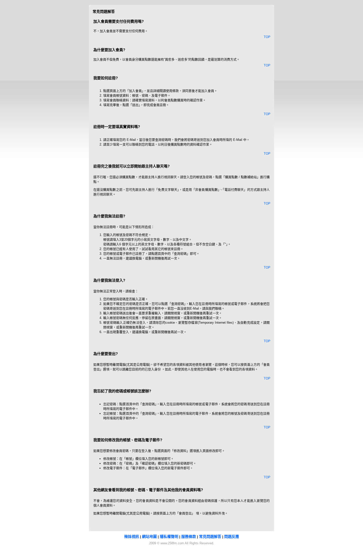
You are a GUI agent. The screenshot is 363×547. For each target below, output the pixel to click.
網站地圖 (149, 536)
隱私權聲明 (169, 536)
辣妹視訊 (131, 536)
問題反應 (231, 536)
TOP (267, 37)
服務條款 (188, 536)
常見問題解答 (210, 536)
